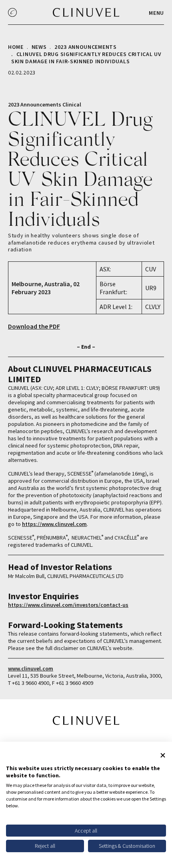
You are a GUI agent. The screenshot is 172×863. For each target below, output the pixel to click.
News (39, 46)
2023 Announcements (85, 46)
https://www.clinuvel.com (54, 524)
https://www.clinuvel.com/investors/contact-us (68, 604)
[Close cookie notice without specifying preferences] (163, 755)
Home (16, 46)
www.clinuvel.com (30, 668)
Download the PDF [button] (34, 326)
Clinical (71, 104)
